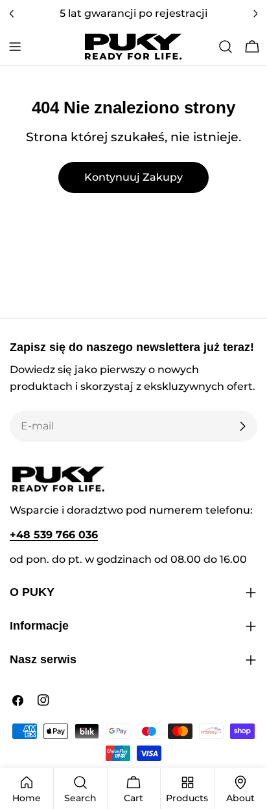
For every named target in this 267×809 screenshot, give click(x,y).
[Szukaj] (225, 47)
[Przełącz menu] (15, 47)
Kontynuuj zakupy (133, 177)
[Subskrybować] (242, 426)
